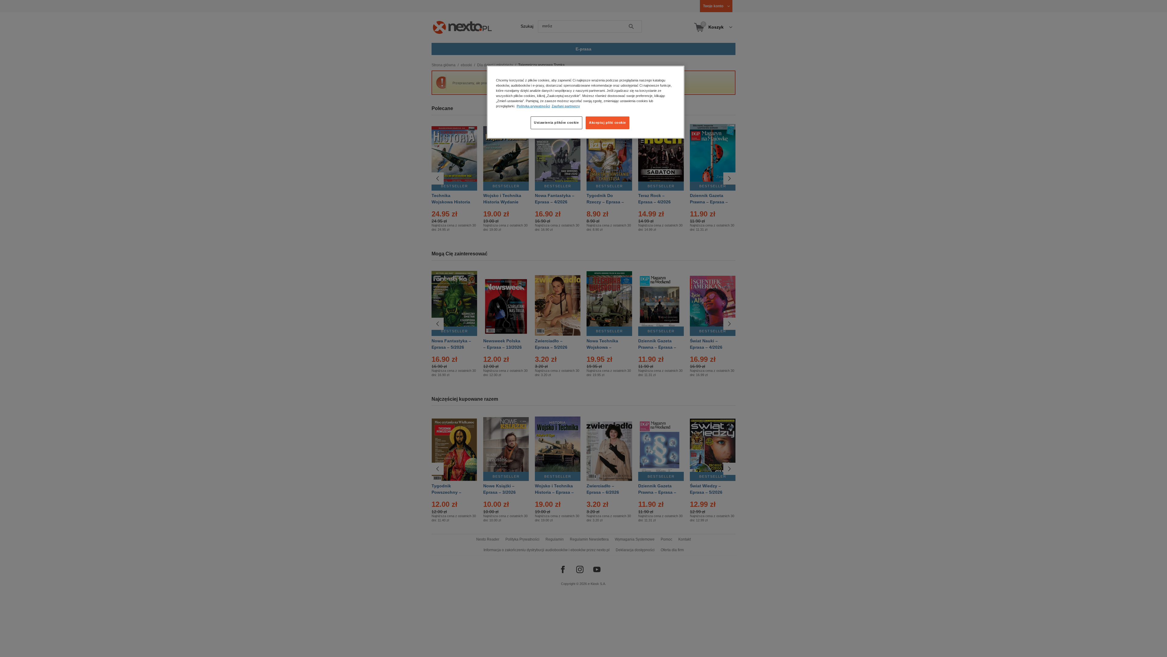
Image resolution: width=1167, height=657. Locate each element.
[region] (585, 102)
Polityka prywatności (533, 106)
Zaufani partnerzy (566, 106)
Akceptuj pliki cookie (607, 122)
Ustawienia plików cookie (556, 122)
